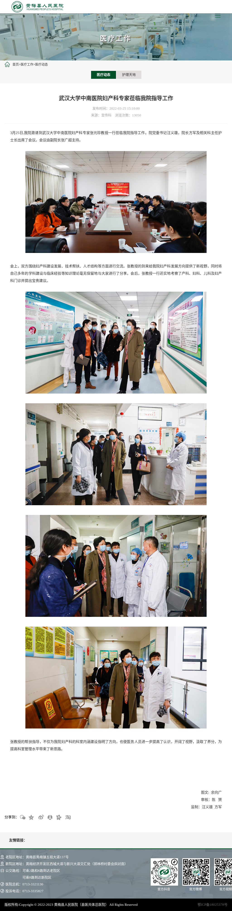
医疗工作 (27, 64)
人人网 (49, 817)
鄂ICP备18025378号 (212, 904)
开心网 (58, 817)
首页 (15, 64)
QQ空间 (31, 817)
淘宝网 (67, 817)
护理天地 (129, 75)
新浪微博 (40, 817)
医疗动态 (41, 64)
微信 (22, 817)
